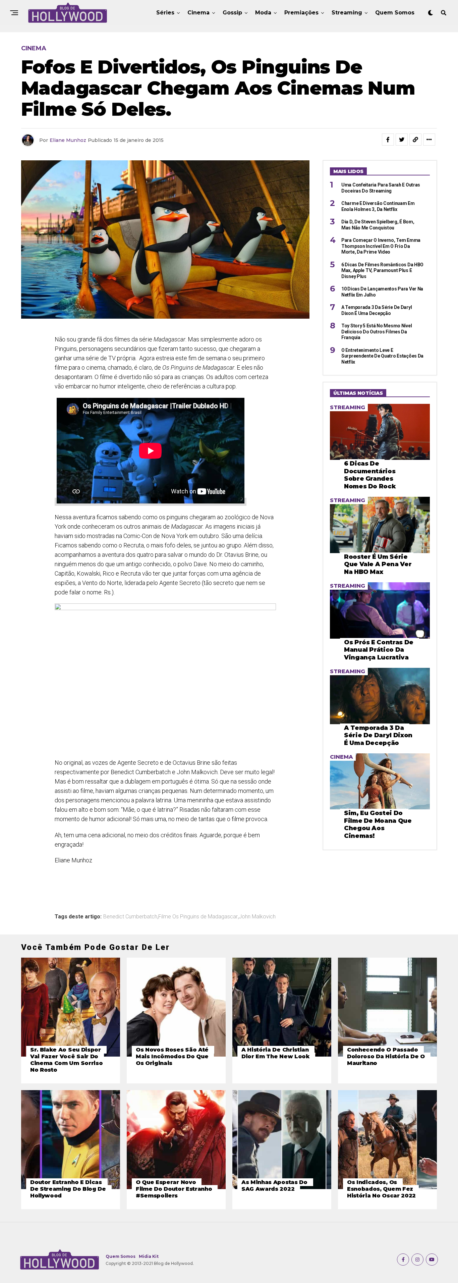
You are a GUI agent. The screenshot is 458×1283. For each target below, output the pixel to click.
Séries (165, 12)
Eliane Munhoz (68, 140)
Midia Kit (149, 1256)
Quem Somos (394, 12)
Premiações (301, 12)
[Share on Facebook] (388, 139)
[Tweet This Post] (402, 139)
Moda (263, 12)
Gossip (232, 12)
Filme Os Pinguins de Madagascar (198, 916)
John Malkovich (257, 916)
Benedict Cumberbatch (130, 916)
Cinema (198, 12)
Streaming (347, 12)
